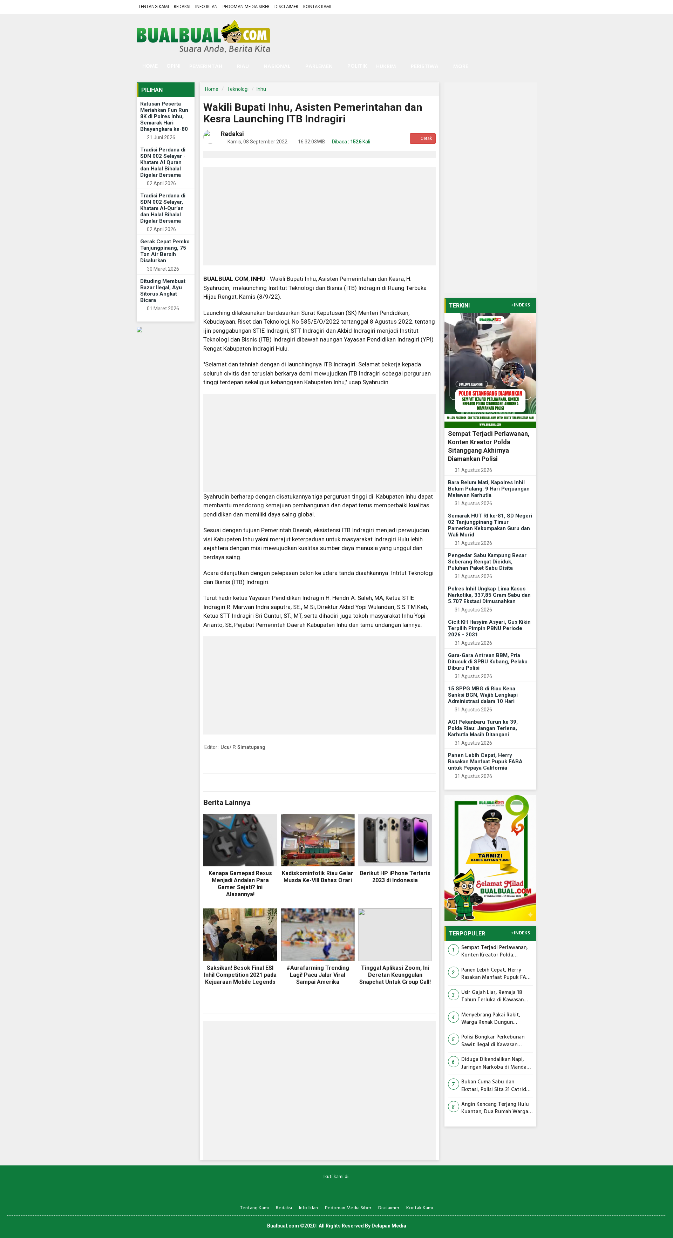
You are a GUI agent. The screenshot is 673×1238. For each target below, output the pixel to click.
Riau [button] (243, 66)
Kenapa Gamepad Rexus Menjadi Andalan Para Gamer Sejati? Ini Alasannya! (240, 884)
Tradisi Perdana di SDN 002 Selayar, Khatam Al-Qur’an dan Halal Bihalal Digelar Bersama (162, 208)
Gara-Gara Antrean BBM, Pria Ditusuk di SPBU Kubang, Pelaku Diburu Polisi (488, 661)
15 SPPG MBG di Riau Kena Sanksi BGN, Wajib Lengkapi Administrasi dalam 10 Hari (483, 694)
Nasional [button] (277, 66)
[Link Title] (312, 1188)
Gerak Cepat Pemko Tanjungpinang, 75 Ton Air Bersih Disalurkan (165, 251)
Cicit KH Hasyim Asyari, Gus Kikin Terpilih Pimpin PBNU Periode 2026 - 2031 (489, 628)
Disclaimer (286, 7)
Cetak (426, 138)
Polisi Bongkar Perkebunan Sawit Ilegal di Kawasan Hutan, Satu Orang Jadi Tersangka (492, 1041)
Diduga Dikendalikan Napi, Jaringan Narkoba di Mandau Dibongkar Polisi (495, 1063)
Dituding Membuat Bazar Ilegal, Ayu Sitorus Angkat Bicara (162, 290)
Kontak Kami (317, 7)
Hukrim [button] (386, 66)
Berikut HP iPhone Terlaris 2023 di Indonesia (395, 877)
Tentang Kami (153, 7)
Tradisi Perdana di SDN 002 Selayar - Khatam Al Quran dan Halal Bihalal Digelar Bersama (162, 162)
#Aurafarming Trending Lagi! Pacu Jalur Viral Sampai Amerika (317, 975)
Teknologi (238, 89)
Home (149, 66)
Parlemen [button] (319, 66)
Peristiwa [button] (425, 66)
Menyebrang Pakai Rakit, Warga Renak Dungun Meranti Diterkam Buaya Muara (491, 1019)
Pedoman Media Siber (246, 7)
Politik (357, 66)
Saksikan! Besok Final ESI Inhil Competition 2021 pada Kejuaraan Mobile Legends (240, 975)
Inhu (261, 89)
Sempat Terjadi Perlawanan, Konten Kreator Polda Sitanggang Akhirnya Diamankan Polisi (494, 951)
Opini (173, 66)
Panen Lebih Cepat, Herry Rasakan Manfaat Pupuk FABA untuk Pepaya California (485, 761)
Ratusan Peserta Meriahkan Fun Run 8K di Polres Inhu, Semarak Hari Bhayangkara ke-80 (164, 116)
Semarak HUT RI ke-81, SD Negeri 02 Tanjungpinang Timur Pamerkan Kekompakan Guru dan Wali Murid (490, 525)
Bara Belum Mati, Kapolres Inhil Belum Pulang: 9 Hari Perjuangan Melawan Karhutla (489, 488)
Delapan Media (389, 1226)
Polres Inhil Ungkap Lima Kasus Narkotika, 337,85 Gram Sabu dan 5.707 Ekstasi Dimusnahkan (489, 595)
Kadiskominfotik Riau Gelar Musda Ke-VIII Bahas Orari (317, 877)
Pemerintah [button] (205, 66)
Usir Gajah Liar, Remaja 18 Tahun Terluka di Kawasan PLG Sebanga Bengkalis (492, 996)
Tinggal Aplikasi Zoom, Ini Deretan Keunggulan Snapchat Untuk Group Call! (395, 975)
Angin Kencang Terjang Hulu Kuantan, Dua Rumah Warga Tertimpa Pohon (495, 1108)
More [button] (460, 66)
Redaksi (182, 7)
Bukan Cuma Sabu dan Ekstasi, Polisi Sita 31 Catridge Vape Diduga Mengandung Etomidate (496, 1086)
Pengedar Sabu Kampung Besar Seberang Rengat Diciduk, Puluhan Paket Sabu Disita (487, 561)
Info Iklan (206, 7)
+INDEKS (520, 305)
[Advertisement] (319, 216)
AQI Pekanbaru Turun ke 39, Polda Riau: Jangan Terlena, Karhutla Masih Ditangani (483, 728)
